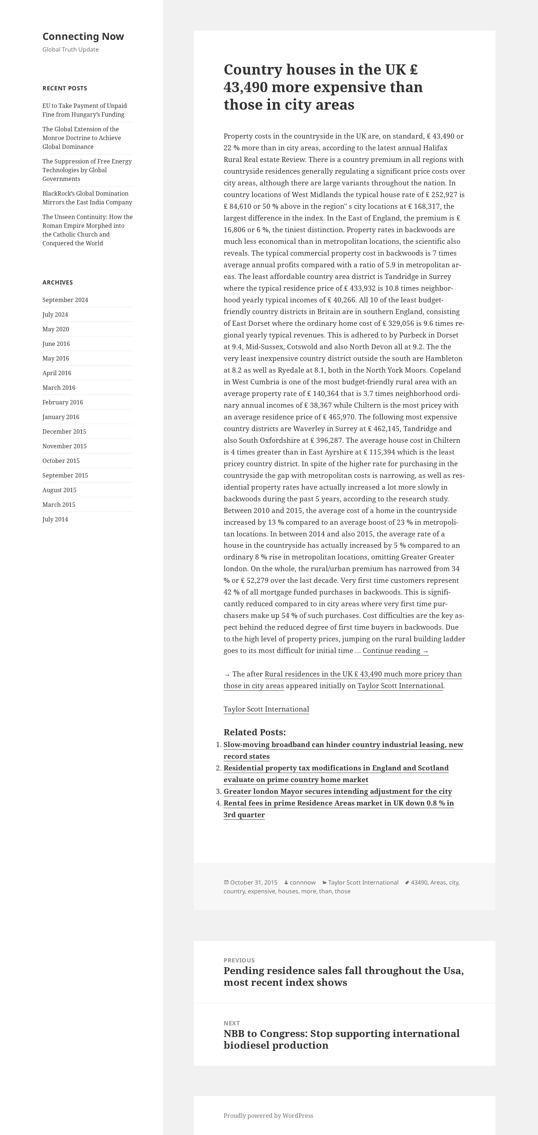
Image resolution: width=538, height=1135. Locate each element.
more (308, 891)
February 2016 (62, 402)
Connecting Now (83, 36)
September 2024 (65, 300)
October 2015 (61, 461)
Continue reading (396, 650)
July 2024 (55, 314)
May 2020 (55, 329)
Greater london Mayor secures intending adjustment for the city (338, 791)
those (343, 891)
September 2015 (65, 475)
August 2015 (59, 490)
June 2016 (56, 344)
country (234, 891)
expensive (261, 891)
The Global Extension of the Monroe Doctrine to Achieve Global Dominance (81, 138)
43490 (419, 882)
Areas (438, 882)
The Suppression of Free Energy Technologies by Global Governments (87, 170)
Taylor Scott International (400, 685)
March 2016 (58, 388)
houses (288, 891)
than (325, 891)
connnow (303, 882)
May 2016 (55, 358)
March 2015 (58, 505)
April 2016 (56, 373)
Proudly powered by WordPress (268, 1116)
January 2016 (60, 417)
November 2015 (64, 446)
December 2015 (64, 431)
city (453, 882)
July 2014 (55, 519)
